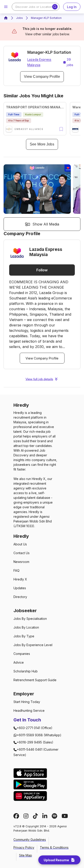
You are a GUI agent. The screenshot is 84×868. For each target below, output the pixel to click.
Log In (72, 7)
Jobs (19, 18)
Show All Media (45, 224)
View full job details (39, 379)
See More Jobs (42, 144)
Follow (42, 270)
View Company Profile (42, 76)
